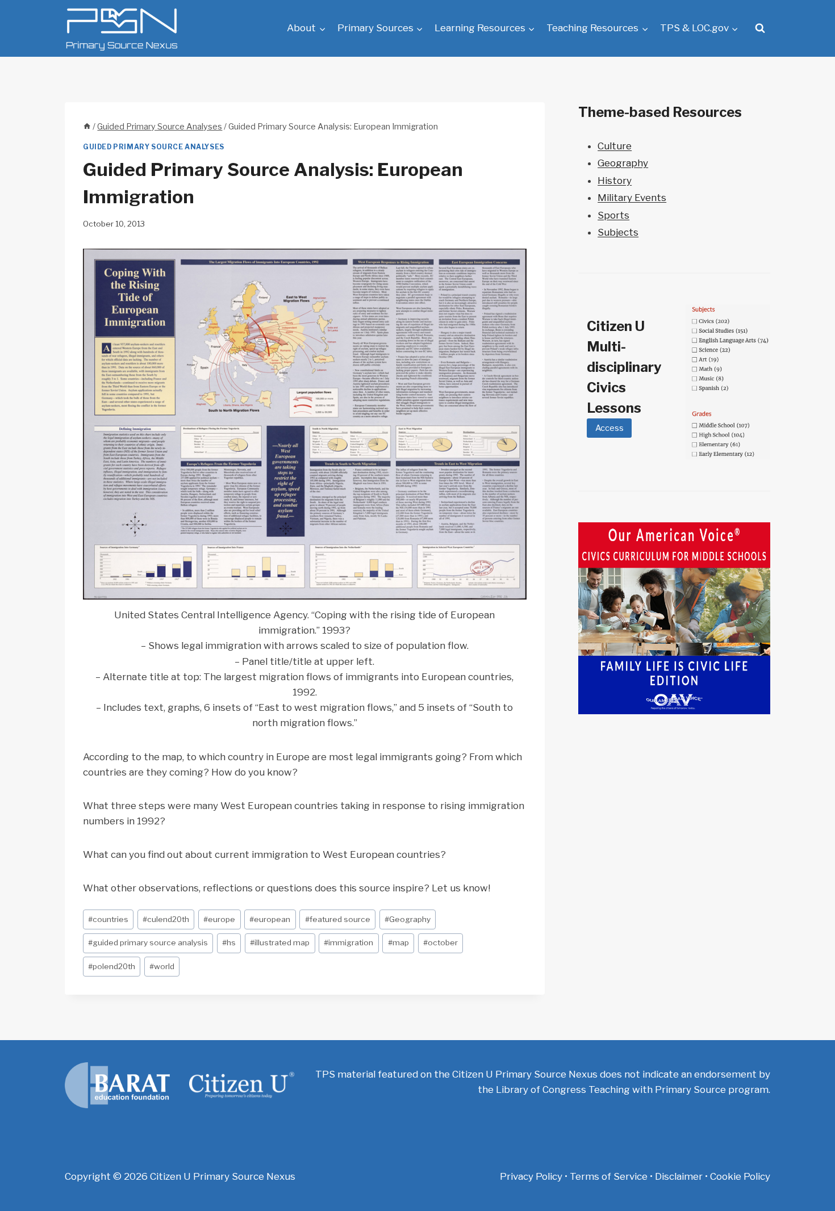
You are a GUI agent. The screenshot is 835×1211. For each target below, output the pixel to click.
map (398, 942)
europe (219, 919)
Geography (408, 919)
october (440, 942)
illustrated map (280, 942)
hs (229, 942)
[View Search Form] (760, 28)
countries (108, 919)
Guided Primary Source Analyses (153, 147)
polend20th (111, 966)
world (161, 966)
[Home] (87, 126)
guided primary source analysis (148, 942)
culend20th (166, 919)
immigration (348, 942)
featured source (337, 919)
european (269, 919)
